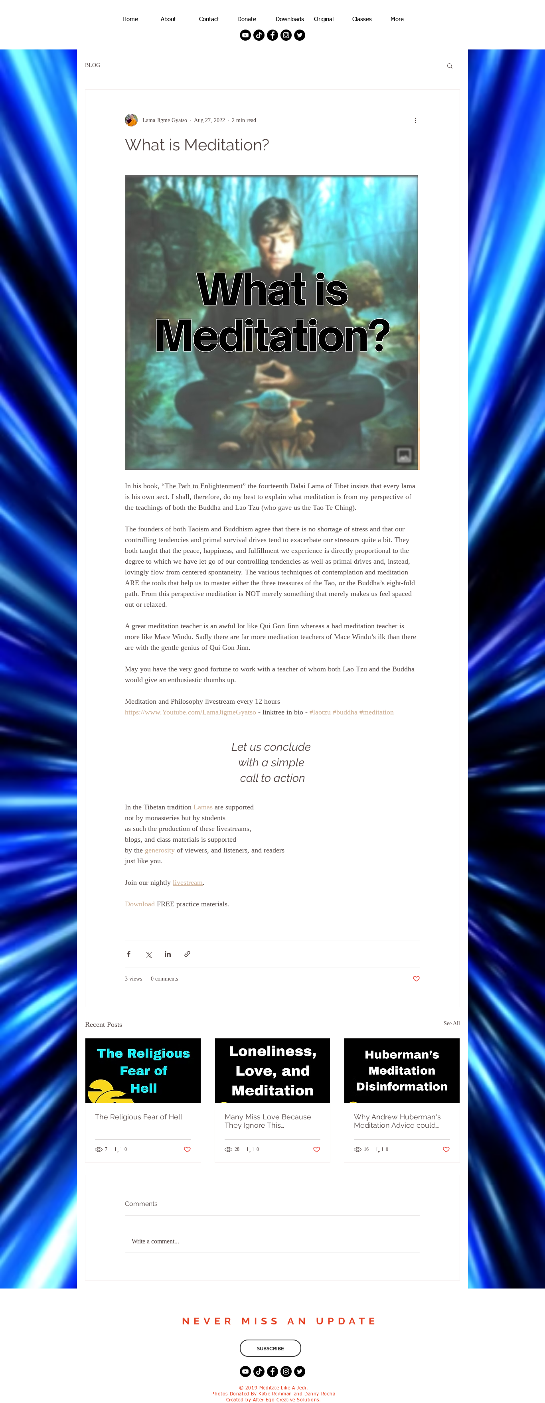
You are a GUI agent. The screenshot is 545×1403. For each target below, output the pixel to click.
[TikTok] (259, 35)
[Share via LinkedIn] (168, 954)
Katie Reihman (276, 1394)
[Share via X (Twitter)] (148, 954)
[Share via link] (187, 954)
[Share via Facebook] (128, 954)
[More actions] (415, 120)
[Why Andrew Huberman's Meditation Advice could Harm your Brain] (402, 1070)
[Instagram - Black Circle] (286, 35)
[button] (450, 65)
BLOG (92, 65)
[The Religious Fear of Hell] (143, 1070)
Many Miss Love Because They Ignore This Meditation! (268, 1121)
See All (452, 1023)
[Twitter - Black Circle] (299, 35)
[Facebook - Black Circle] (272, 35)
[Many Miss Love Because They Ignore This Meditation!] (272, 1070)
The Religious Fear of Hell (138, 1117)
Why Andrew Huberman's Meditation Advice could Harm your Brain (397, 1121)
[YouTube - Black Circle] (245, 35)
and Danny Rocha (315, 1394)
